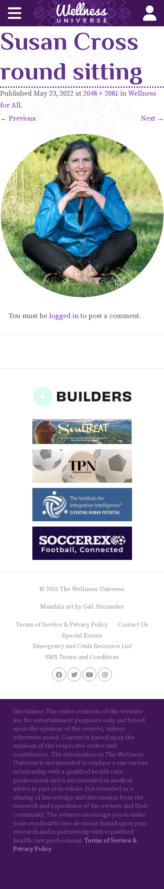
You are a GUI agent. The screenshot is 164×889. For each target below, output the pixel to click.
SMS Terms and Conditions (82, 657)
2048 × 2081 (101, 93)
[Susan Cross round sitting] (82, 215)
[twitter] (74, 674)
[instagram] (105, 674)
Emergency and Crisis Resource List (82, 646)
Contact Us (133, 625)
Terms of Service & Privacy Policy (62, 625)
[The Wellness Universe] (82, 13)
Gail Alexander (103, 607)
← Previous (18, 118)
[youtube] (90, 674)
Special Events (82, 636)
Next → (152, 118)
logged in (64, 316)
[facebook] (59, 674)
